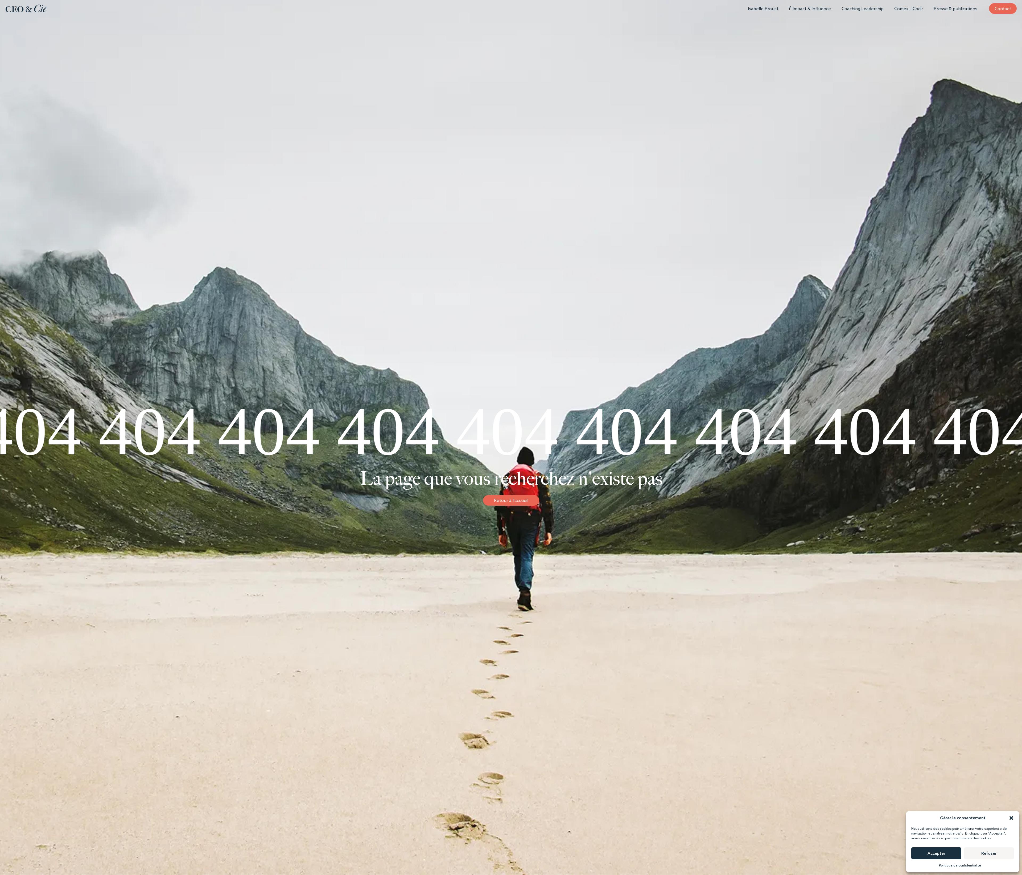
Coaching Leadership (863, 8)
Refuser (989, 853)
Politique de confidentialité (960, 865)
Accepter (936, 853)
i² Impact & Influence (810, 8)
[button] (1011, 818)
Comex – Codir (908, 8)
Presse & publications (955, 8)
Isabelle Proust (763, 8)
